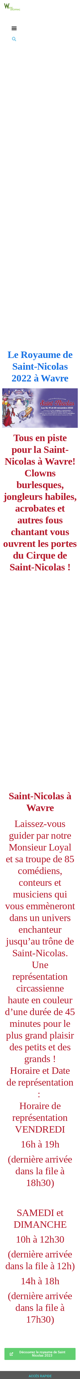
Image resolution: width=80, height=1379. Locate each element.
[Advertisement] (40, 84)
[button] (14, 28)
